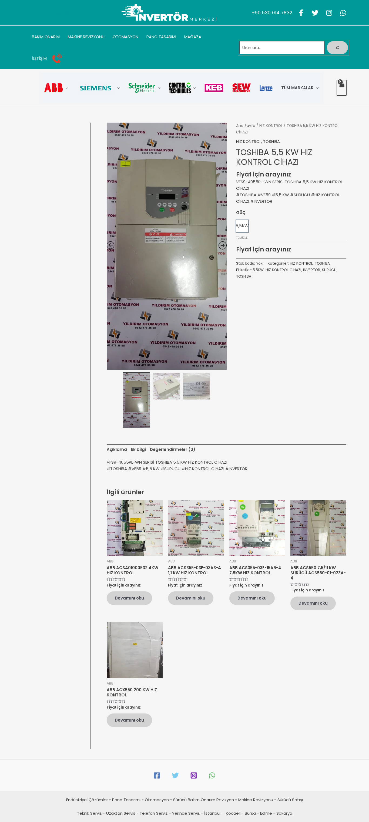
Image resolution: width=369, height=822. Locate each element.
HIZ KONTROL (271, 125)
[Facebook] (301, 12)
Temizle (242, 237)
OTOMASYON (125, 37)
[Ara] (337, 47)
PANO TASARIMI (161, 37)
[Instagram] (329, 12)
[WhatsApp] (343, 12)
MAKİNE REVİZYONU (86, 37)
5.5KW (258, 270)
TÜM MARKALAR (297, 88)
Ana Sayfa (245, 125)
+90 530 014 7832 (272, 12)
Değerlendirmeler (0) (172, 449)
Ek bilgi (138, 449)
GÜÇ (241, 212)
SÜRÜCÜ (329, 270)
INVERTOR (311, 270)
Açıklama (117, 449)
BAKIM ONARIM (46, 37)
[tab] (117, 449)
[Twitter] (315, 12)
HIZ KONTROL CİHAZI (283, 270)
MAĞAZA (192, 37)
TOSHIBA (271, 141)
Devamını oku (129, 598)
